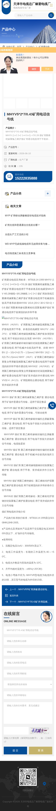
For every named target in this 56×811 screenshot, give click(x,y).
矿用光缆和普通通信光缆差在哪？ (22, 225)
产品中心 (30, 46)
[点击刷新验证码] (39, 731)
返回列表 (14, 595)
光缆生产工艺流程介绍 (16, 234)
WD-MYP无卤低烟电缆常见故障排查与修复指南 (28, 243)
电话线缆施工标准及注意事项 (20, 253)
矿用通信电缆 (45, 46)
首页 (19, 46)
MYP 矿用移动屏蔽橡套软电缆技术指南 (25, 215)
